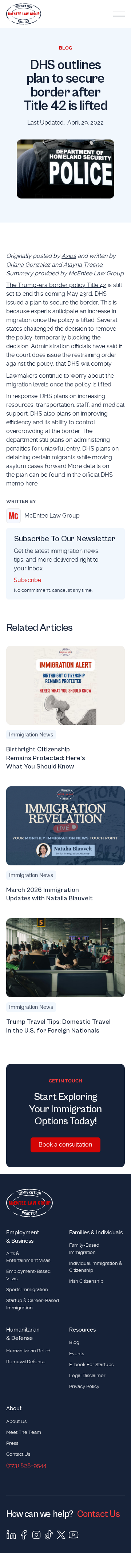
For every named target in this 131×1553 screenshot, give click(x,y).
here (31, 483)
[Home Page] (23, 14)
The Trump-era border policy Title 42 (56, 285)
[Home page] (29, 1203)
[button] (119, 14)
